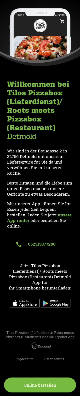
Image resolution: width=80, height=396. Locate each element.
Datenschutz (54, 359)
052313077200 (41, 244)
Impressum (25, 359)
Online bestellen (40, 385)
